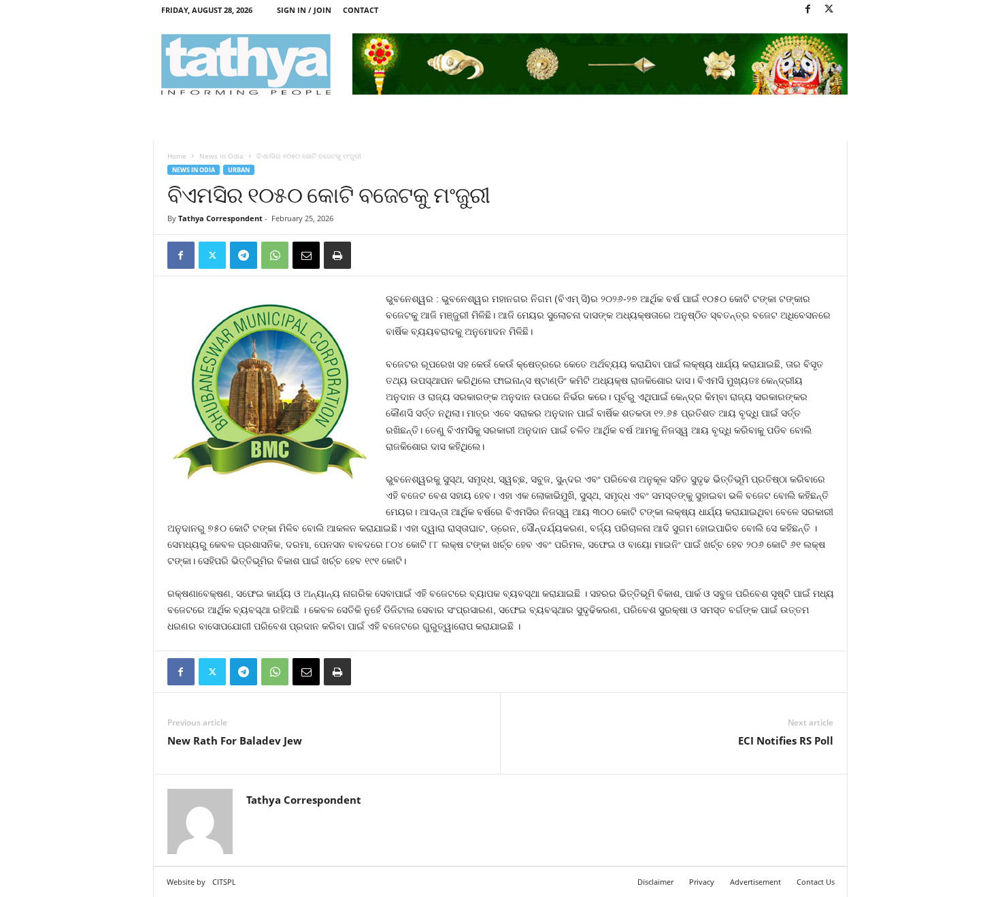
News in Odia (221, 156)
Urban (239, 169)
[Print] (337, 255)
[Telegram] (243, 255)
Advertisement (755, 882)
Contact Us (816, 882)
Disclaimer (655, 882)
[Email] (306, 255)
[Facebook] (808, 10)
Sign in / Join (304, 10)
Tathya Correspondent (220, 218)
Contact (360, 10)
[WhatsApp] (274, 255)
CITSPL (224, 882)
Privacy (701, 882)
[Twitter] (829, 10)
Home (176, 156)
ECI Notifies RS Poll (785, 740)
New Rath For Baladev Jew (234, 740)
